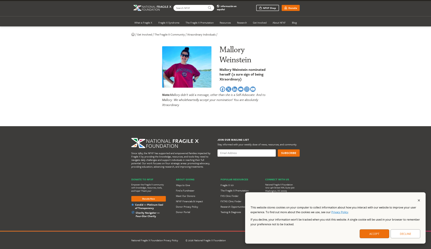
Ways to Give (183, 185)
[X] (228, 89)
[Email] (240, 89)
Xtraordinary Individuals (201, 34)
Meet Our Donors (185, 196)
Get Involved (260, 22)
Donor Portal (183, 212)
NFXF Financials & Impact (189, 201)
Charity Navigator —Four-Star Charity (148, 214)
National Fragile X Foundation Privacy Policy (154, 240)
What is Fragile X (143, 22)
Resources (225, 22)
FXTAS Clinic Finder (231, 201)
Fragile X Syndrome (168, 22)
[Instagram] (247, 89)
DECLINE (405, 234)
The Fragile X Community (169, 34)
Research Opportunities (233, 206)
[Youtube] (253, 89)
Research (242, 22)
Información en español (227, 8)
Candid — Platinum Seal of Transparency (149, 206)
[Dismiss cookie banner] (419, 200)
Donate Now (148, 198)
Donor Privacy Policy (187, 206)
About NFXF (279, 22)
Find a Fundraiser (185, 190)
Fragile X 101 (227, 185)
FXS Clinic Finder (230, 196)
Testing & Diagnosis (231, 212)
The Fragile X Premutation (200, 22)
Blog (294, 22)
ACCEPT (374, 234)
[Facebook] (222, 89)
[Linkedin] (234, 89)
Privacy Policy (339, 212)
